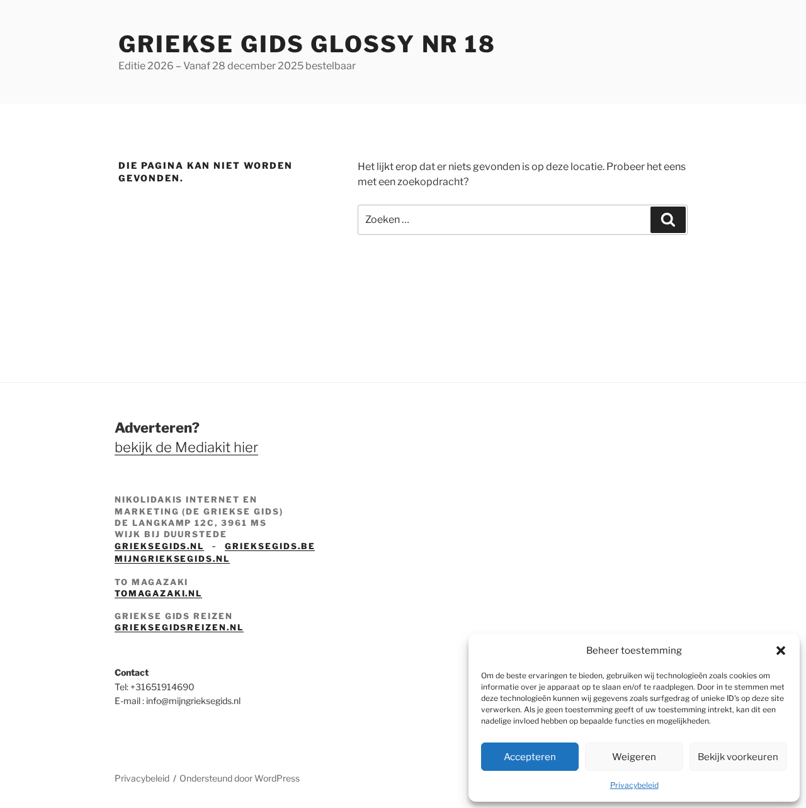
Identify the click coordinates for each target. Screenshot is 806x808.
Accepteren (530, 757)
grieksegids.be (270, 546)
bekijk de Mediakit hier (186, 447)
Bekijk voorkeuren (738, 757)
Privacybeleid (634, 785)
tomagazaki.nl (158, 593)
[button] (781, 650)
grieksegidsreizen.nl (179, 627)
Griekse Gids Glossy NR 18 (307, 44)
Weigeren (634, 757)
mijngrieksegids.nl (172, 559)
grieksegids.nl (159, 546)
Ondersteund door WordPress (239, 778)
